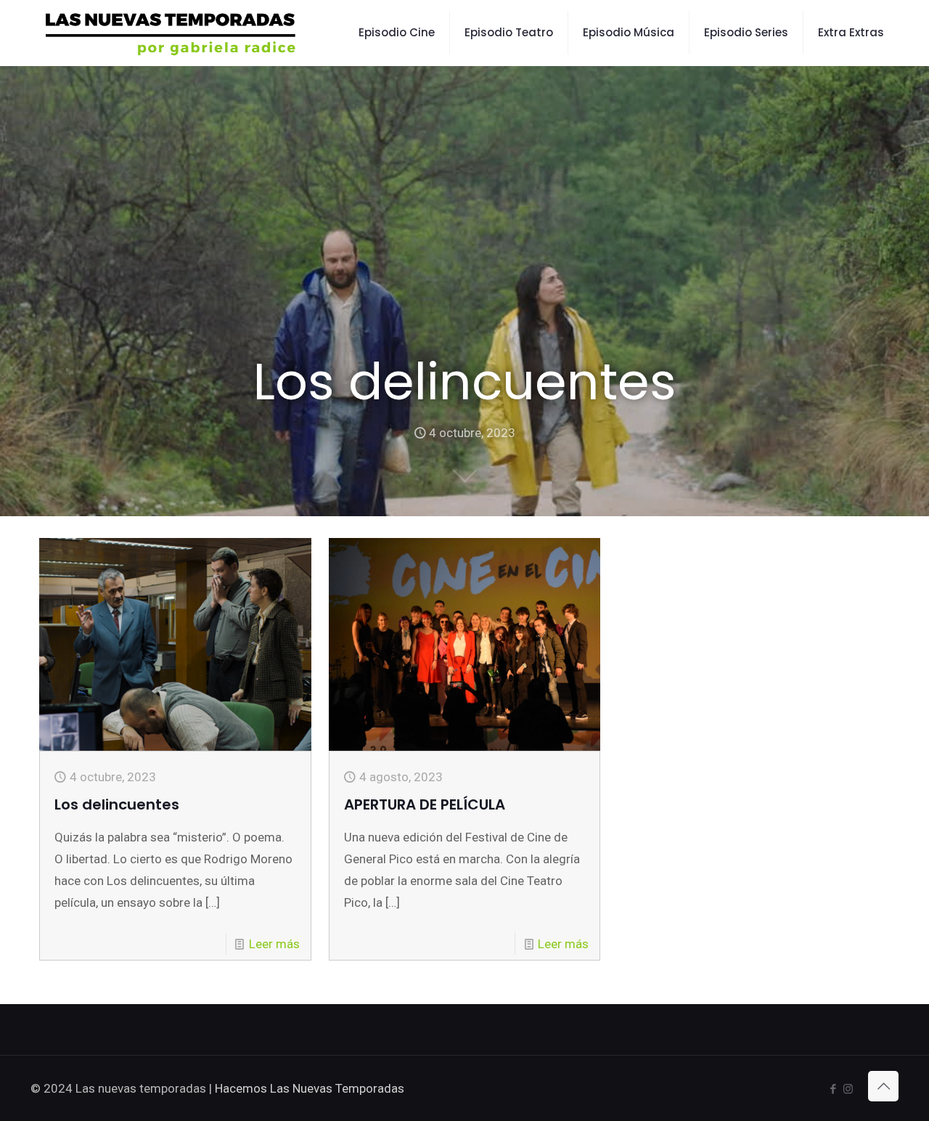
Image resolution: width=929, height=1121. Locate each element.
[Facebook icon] (832, 1089)
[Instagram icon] (848, 1089)
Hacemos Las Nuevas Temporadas (309, 1088)
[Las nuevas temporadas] (171, 32)
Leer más (274, 944)
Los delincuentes (116, 804)
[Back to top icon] (883, 1086)
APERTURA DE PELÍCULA (424, 804)
